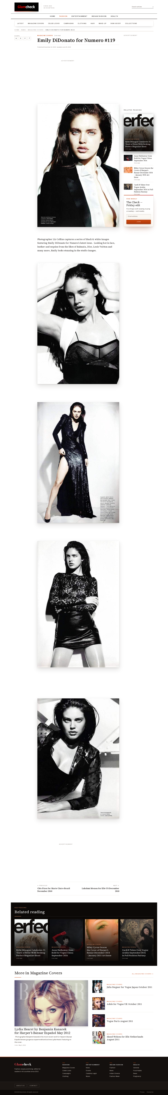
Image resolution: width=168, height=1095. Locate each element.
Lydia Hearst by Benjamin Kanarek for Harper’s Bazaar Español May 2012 (42, 1031)
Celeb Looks (54, 23)
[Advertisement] (78, 77)
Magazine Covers (36, 23)
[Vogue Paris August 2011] (98, 1020)
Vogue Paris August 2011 (120, 1021)
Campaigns (69, 23)
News (23, 30)
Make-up (102, 23)
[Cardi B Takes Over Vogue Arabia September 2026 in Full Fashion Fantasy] (137, 940)
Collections (131, 23)
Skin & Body (116, 23)
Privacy (142, 1092)
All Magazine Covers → (142, 974)
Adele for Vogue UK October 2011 (124, 1004)
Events (88, 1070)
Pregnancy (137, 1076)
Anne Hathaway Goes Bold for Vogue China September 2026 (62, 953)
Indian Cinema (115, 1073)
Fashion (63, 16)
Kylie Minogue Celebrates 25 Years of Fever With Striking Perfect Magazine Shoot (30, 953)
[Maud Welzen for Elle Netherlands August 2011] (98, 1037)
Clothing (82, 23)
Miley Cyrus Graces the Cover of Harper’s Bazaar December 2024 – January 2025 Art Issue (99, 951)
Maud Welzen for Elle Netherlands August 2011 (125, 1038)
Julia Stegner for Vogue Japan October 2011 (129, 987)
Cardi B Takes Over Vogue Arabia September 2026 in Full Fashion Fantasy (135, 953)
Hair (93, 23)
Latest (20, 23)
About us (20, 1085)
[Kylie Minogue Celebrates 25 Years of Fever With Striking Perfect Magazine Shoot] (31, 940)
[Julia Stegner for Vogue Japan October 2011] (98, 986)
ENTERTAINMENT (79, 16)
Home (52, 16)
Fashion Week (115, 1076)
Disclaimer (150, 1092)
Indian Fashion (99, 16)
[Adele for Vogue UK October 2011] (98, 1003)
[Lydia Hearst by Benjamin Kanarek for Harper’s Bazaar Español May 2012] (51, 1003)
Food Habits (137, 1070)
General (136, 1068)
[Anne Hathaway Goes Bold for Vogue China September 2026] (66, 940)
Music (88, 1076)
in (16, 38)
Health (114, 16)
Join (139, 221)
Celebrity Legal (91, 1073)
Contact (33, 1085)
